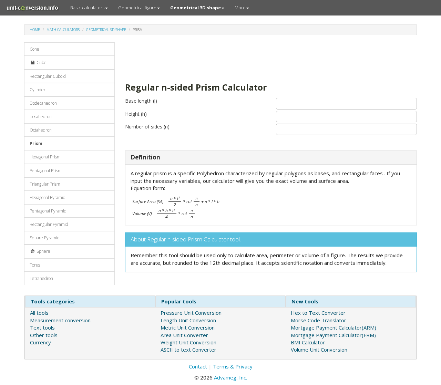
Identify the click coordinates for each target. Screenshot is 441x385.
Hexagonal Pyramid (47, 197)
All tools (39, 312)
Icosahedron (41, 116)
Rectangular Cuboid (48, 76)
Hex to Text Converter (318, 312)
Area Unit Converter (184, 335)
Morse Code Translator (318, 320)
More (240, 7)
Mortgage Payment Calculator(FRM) (333, 335)
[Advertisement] (250, 57)
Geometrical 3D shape (106, 29)
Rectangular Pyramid (49, 224)
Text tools (42, 327)
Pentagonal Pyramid (48, 211)
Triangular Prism (45, 184)
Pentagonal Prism (46, 171)
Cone (34, 49)
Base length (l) (141, 100)
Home (35, 29)
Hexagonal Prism (45, 157)
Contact (198, 366)
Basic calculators (87, 7)
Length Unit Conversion (188, 320)
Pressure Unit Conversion (191, 312)
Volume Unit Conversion (319, 349)
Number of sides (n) (147, 126)
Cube (41, 62)
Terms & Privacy (233, 366)
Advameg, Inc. (230, 377)
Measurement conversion (60, 320)
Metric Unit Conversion (188, 327)
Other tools (44, 335)
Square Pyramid (45, 238)
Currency (40, 342)
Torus (35, 265)
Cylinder (37, 90)
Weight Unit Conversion (188, 342)
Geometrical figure (137, 7)
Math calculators (63, 29)
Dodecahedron (43, 103)
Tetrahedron (41, 278)
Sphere (42, 251)
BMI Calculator (308, 342)
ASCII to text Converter (188, 349)
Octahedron (41, 130)
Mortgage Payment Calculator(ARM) (333, 327)
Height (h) (136, 114)
